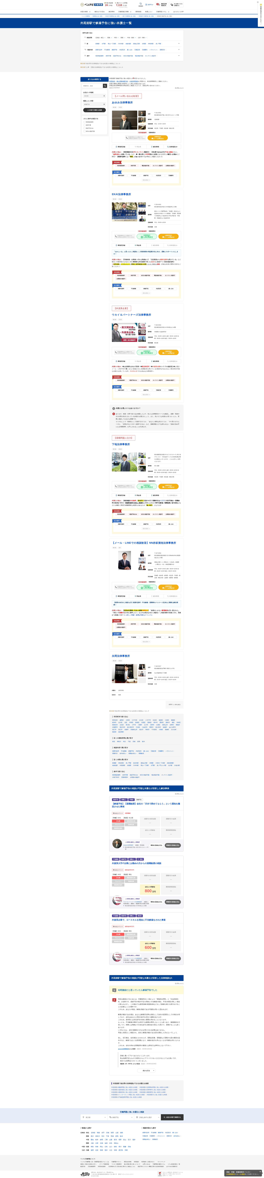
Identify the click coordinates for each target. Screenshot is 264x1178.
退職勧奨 (141, 753)
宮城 (107, 1132)
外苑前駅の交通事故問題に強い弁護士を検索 (154, 1087)
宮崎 (115, 1150)
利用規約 (112, 81)
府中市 (156, 722)
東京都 (114, 107)
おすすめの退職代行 (171, 1166)
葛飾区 (173, 720)
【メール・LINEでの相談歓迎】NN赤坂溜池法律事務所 (144, 542)
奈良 (110, 1143)
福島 (121, 1132)
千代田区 (154, 729)
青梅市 (178, 725)
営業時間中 (124, 777)
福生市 (141, 729)
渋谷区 (120, 107)
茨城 (134, 741)
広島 (106, 1146)
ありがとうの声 (178, 11)
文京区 (122, 725)
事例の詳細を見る (156, 845)
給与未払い (123, 753)
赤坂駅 (129, 765)
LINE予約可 (115, 777)
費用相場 (138, 11)
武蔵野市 (115, 727)
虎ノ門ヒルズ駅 (161, 765)
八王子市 (148, 720)
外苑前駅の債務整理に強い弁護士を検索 (153, 1092)
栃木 (143, 741)
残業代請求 (98, 50)
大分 (110, 1150)
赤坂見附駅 (170, 763)
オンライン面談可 (150, 56)
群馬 (138, 741)
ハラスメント (154, 50)
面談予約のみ (117, 56)
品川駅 (170, 765)
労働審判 (144, 50)
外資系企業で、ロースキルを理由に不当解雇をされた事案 (139, 920)
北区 (125, 722)
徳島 (115, 1146)
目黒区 (143, 722)
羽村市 (147, 729)
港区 (120, 547)
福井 (134, 1139)
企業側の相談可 (135, 777)
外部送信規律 (101, 1166)
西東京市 (115, 725)
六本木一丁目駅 (160, 763)
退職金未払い (132, 753)
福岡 (92, 1150)
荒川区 (128, 725)
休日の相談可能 (128, 56)
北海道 (93, 1132)
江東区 (167, 720)
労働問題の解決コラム (159, 1164)
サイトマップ (161, 1161)
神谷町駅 (151, 43)
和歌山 (116, 1143)
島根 (96, 1146)
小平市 (134, 725)
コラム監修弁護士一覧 (174, 1164)
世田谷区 (115, 720)
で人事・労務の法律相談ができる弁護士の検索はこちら (101, 67)
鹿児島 (121, 1150)
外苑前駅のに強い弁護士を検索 (157, 1094)
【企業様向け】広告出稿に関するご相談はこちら (121, 1166)
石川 (129, 1139)
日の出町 (173, 729)
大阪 (92, 1143)
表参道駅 (128, 43)
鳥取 (92, 1146)
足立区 (141, 720)
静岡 (101, 1139)
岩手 (103, 1132)
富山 (124, 1139)
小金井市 (144, 727)
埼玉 (124, 741)
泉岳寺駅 (136, 763)
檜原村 (114, 732)
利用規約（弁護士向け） (148, 1161)
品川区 (120, 722)
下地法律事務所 (121, 444)
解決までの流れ (100, 11)
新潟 (115, 1139)
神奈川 (119, 741)
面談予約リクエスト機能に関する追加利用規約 (151, 1166)
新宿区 (120, 449)
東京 (113, 741)
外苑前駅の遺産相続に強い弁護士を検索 (124, 1089)
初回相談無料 (99, 56)
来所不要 (108, 56)
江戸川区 (134, 720)
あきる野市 (172, 727)
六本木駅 (120, 43)
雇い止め (129, 50)
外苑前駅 (122, 765)
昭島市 (151, 727)
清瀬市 (126, 729)
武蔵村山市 (134, 729)
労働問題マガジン (116, 1161)
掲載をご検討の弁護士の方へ (88, 1164)
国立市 (120, 729)
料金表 (139, 245)
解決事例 (111, 11)
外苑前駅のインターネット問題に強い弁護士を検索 (128, 1094)
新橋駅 (97, 43)
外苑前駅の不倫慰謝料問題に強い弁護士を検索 (126, 1097)
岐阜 (96, 1139)
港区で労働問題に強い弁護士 (129, 16)
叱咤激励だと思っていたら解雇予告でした (137, 990)
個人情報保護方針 (122, 81)
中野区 (131, 722)
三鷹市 (140, 725)
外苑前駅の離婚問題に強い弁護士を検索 (124, 1087)
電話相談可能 (139, 56)
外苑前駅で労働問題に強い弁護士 (146, 16)
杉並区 (155, 720)
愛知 (92, 1139)
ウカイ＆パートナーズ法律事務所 (131, 314)
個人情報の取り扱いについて (132, 1164)
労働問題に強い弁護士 (97, 16)
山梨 (110, 1139)
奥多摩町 (121, 732)
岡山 (101, 1146)
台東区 (158, 725)
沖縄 (126, 1150)
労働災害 (137, 50)
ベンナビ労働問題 (85, 16)
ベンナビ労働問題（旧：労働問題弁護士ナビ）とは (94, 1161)
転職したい (148, 11)
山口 (110, 1146)
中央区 (138, 727)
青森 (98, 1132)
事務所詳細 (121, 147)
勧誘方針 (82, 1166)
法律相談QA (173, 147)
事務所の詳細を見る (172, 845)
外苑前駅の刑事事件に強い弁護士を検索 (153, 1089)
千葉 (129, 741)
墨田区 (162, 722)
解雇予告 (114, 50)
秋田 (112, 1132)
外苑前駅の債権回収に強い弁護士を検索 (124, 1092)
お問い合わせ (146, 1164)
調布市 (168, 722)
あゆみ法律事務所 (122, 102)
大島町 (161, 729)
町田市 (114, 722)
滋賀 (106, 1143)
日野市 (152, 725)
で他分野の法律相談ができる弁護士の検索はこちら (99, 63)
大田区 (128, 720)
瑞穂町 (167, 729)
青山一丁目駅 (112, 43)
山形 (117, 1132)
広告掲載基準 (91, 1166)
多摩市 (172, 725)
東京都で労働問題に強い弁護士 (112, 16)
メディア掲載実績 (104, 1164)
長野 (120, 1139)
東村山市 (165, 725)
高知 (129, 1146)
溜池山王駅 (136, 43)
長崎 (101, 1150)
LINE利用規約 (134, 81)
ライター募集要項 (116, 1164)
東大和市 (158, 727)
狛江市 (114, 729)
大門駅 (104, 43)
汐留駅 (144, 43)
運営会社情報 (127, 1161)
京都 (101, 1143)
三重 (106, 1139)
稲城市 (165, 727)
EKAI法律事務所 (121, 194)
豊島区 (149, 722)
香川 (120, 1146)
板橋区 (161, 720)
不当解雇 (107, 50)
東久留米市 (130, 727)
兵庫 (96, 1143)
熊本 (106, 1150)
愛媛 (124, 1146)
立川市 (146, 725)
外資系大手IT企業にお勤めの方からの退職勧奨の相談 (136, 863)
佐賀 (96, 1150)
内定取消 (122, 50)
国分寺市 (122, 727)
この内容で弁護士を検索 (94, 110)
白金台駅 (177, 765)
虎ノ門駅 (158, 43)
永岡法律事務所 (121, 655)
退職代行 (162, 50)
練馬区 (122, 720)
